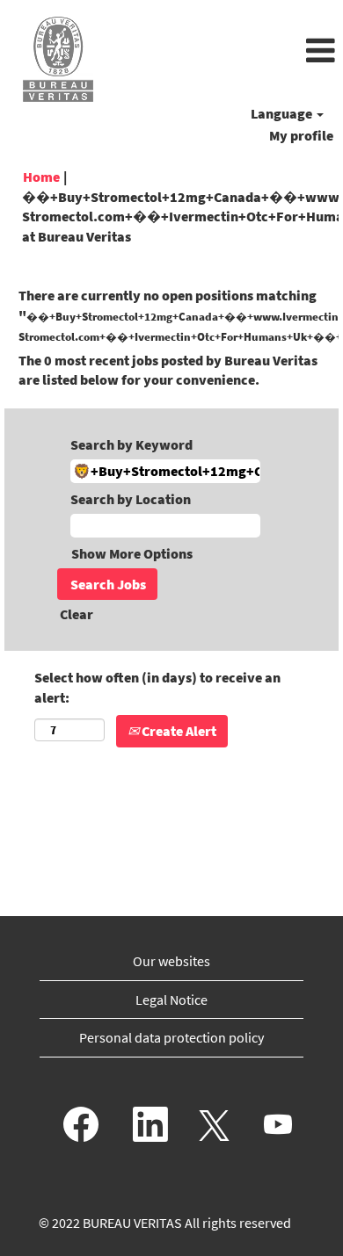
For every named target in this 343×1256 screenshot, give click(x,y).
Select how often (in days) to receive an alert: (157, 687)
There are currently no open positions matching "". (171, 315)
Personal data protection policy (171, 1037)
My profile (301, 135)
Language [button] (283, 113)
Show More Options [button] (132, 553)
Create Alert (177, 731)
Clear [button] (76, 614)
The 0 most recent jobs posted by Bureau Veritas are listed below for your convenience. (167, 370)
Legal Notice (171, 999)
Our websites (171, 961)
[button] (228, 51)
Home (41, 176)
